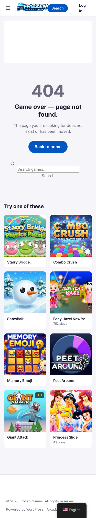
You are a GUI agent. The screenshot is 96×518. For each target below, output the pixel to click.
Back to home (48, 146)
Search (57, 8)
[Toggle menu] (7, 8)
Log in (82, 8)
